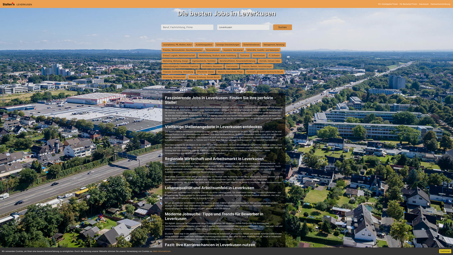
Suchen (282, 27)
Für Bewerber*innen (408, 4)
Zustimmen (445, 251)
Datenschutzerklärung (440, 4)
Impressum (424, 4)
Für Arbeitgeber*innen (388, 4)
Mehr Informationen (162, 251)
